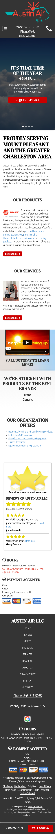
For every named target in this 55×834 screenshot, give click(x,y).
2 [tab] (26, 127)
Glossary (27, 687)
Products (27, 647)
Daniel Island (20, 786)
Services (27, 654)
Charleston (8, 786)
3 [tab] (29, 127)
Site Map (27, 680)
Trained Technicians (17, 442)
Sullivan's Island (27, 793)
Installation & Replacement (20, 435)
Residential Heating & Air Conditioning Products (30, 431)
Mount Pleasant (24, 789)
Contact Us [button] (14, 828)
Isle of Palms (45, 786)
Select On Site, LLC (35, 806)
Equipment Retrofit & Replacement (24, 445)
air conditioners (32, 231)
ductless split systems (25, 238)
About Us (27, 667)
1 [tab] (23, 127)
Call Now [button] (39, 828)
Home (27, 628)
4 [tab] (32, 127)
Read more (30, 540)
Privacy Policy (27, 674)
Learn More (11, 253)
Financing (27, 660)
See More (27, 97)
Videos (27, 641)
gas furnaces (16, 234)
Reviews (27, 634)
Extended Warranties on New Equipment (27, 438)
